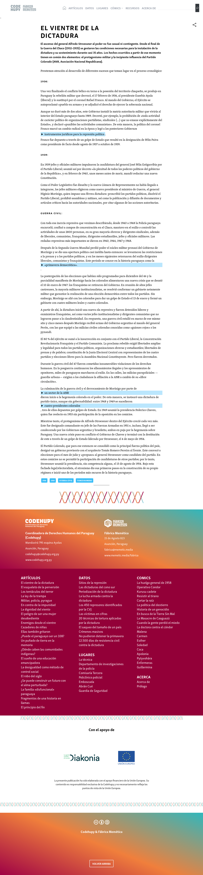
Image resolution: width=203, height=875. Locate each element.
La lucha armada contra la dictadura (96, 598)
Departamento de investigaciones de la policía (101, 665)
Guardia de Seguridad (93, 690)
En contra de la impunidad (38, 604)
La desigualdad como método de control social (42, 669)
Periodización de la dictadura (98, 591)
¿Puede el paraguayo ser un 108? (42, 636)
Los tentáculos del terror (37, 591)
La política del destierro (152, 604)
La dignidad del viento (35, 609)
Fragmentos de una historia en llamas (41, 700)
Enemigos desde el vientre (38, 622)
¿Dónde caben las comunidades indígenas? (42, 651)
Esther (141, 640)
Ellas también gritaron (35, 631)
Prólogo (142, 686)
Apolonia (143, 653)
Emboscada (86, 681)
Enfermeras (144, 662)
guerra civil (65, 480)
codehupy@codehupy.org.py (42, 553)
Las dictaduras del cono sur (97, 587)
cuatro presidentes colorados (62, 406)
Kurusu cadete (146, 591)
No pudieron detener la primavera (101, 636)
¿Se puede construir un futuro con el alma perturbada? (43, 682)
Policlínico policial (90, 677)
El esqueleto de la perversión (40, 587)
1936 (44, 480)
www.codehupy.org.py (38, 559)
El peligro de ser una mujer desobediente (38, 615)
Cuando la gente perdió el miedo (158, 622)
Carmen (142, 636)
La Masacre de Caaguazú (153, 618)
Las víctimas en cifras (93, 613)
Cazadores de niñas (34, 627)
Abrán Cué (86, 686)
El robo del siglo (31, 676)
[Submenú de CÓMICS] (122, 8)
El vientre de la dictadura (37, 582)
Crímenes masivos (91, 631)
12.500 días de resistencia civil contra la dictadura (99, 642)
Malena (142, 631)
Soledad (142, 644)
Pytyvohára (144, 658)
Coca (140, 649)
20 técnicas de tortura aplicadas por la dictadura (100, 620)
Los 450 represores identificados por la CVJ (100, 606)
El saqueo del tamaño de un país (100, 627)
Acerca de (143, 681)
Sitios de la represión (93, 582)
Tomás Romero (84, 480)
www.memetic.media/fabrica (121, 555)
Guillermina (144, 667)
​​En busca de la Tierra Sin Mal (156, 613)
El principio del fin (33, 707)
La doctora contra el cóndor (155, 627)
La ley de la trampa (33, 596)
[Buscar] (197, 8)
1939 (53, 480)
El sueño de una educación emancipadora (38, 660)
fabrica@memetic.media (118, 549)
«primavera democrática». (60, 265)
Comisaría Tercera (90, 672)
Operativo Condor (148, 587)
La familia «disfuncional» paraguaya (37, 691)
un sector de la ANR (56, 393)
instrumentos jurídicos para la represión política (74, 134)
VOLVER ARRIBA (101, 863)
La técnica (85, 659)
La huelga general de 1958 (154, 582)
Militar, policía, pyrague (36, 600)
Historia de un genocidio (153, 609)
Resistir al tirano (148, 596)
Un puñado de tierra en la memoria (37, 642)
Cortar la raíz (145, 600)
